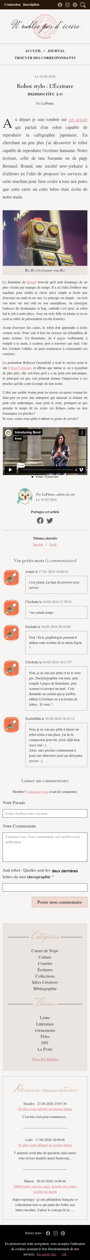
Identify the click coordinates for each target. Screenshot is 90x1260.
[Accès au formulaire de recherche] (83, 4)
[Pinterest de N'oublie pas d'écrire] (76, 4)
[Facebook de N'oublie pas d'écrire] (61, 4)
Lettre (45, 1017)
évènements (45, 1030)
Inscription (31, 4)
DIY (45, 1042)
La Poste (45, 1049)
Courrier (45, 963)
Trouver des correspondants (45, 57)
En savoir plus (46, 1254)
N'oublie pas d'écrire (45, 26)
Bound (31, 282)
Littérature (45, 1024)
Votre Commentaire (19, 826)
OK (64, 1254)
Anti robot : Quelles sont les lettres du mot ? (28, 873)
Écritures (45, 969)
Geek (53, 544)
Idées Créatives (45, 982)
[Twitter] (49, 520)
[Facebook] (40, 520)
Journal (56, 50)
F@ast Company (20, 367)
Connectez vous (37, 791)
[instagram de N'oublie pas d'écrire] (68, 4)
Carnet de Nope (45, 950)
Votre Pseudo (14, 802)
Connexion (12, 4)
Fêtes (45, 1036)
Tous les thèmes (45, 1059)
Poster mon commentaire (59, 902)
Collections (45, 976)
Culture (45, 957)
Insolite (38, 544)
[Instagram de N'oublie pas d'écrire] (56, 1232)
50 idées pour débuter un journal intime (45, 1108)
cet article (78, 119)
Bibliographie (45, 988)
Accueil (33, 50)
